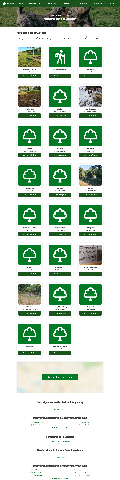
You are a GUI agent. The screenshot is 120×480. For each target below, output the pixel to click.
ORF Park (60, 149)
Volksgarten (90, 228)
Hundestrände (91, 37)
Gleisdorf (67, 15)
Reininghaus (29, 307)
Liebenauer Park (29, 188)
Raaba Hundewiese (90, 109)
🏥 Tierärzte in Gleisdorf (37, 425)
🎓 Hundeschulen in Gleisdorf (60, 427)
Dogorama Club (81, 3)
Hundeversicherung (35, 3)
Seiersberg (29, 346)
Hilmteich (29, 149)
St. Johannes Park (60, 267)
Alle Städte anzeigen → (60, 409)
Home (52, 15)
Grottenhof (90, 307)
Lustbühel (60, 109)
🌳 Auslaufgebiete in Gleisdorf (82, 470)
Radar (21, 3)
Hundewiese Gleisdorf (29, 69)
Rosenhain (90, 149)
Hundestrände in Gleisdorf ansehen (60, 441)
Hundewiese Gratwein (60, 346)
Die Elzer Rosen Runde (60, 69)
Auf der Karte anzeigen (60, 377)
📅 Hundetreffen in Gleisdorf (82, 422)
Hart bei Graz (29, 109)
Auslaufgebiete (59, 15)
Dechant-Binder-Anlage (60, 307)
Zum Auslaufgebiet (29, 76)
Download (98, 3)
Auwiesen (90, 188)
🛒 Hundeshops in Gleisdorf (82, 425)
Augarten (60, 188)
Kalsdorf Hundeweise (90, 267)
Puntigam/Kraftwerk (60, 228)
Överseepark (29, 267)
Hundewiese (90, 69)
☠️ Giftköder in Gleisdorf (37, 422)
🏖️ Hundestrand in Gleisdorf (37, 472)
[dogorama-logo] (9, 3)
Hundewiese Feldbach (29, 228)
